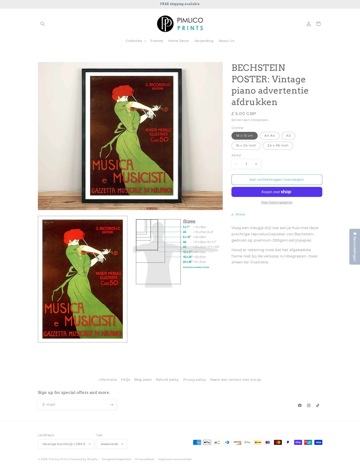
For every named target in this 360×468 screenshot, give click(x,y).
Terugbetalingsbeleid (116, 459)
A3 (288, 136)
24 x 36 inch (278, 145)
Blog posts (143, 380)
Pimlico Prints (59, 459)
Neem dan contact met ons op (235, 380)
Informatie (108, 380)
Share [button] (240, 214)
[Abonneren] (111, 405)
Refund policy (167, 380)
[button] (43, 24)
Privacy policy (194, 380)
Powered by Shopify (84, 459)
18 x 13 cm (244, 136)
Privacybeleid (144, 459)
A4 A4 (269, 136)
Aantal (236, 155)
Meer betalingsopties (276, 202)
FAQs (125, 380)
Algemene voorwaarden (175, 459)
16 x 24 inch (246, 145)
